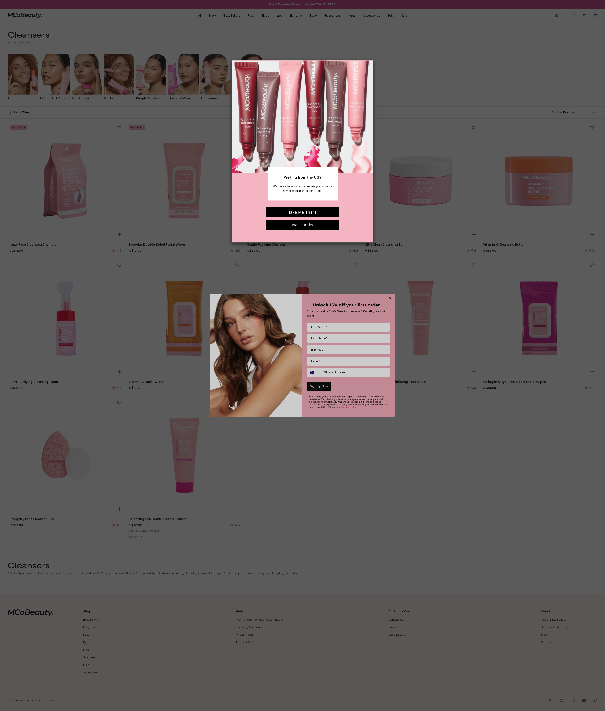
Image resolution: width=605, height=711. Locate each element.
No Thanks (302, 225)
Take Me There (302, 212)
